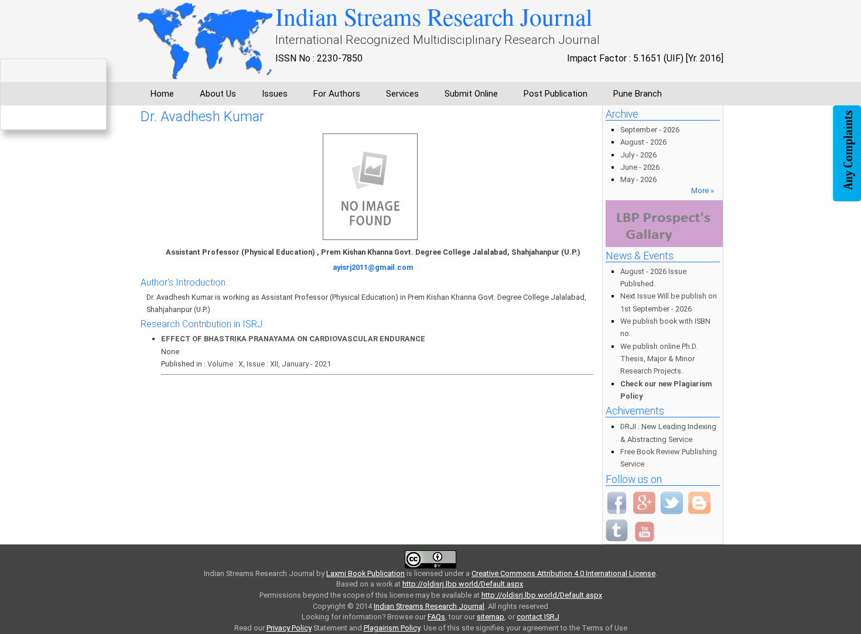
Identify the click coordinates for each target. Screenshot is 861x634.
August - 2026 (643, 142)
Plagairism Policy (392, 627)
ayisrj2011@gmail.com (373, 267)
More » (702, 190)
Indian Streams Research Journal (429, 606)
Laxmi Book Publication (365, 573)
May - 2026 (638, 179)
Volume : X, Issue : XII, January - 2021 (269, 363)
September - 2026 (649, 129)
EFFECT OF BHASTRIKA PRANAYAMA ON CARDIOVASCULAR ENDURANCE (293, 338)
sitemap (490, 616)
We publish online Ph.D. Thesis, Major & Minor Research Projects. (659, 359)
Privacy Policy (289, 627)
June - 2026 (640, 167)
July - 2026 (638, 154)
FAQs (436, 616)
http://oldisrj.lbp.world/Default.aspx (462, 584)
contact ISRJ (538, 616)
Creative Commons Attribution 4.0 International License (563, 573)
